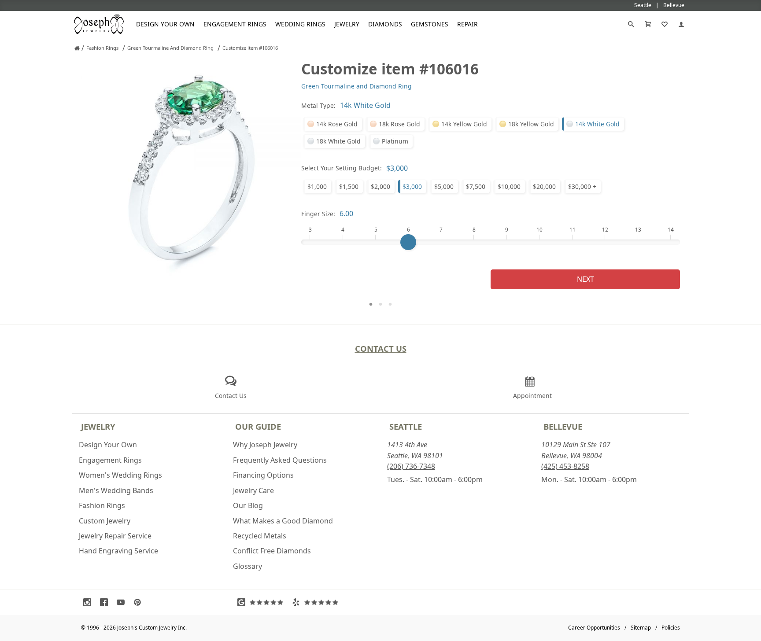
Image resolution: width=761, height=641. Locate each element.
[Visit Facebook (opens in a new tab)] (106, 602)
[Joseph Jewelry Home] (77, 48)
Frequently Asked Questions (280, 460)
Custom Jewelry (104, 521)
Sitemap (641, 627)
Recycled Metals (259, 536)
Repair (467, 24)
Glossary (247, 566)
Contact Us (380, 348)
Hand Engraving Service (118, 551)
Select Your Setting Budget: (341, 168)
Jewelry (346, 24)
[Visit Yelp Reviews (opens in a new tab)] (317, 602)
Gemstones (429, 24)
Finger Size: (318, 214)
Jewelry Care (253, 490)
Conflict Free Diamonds (272, 551)
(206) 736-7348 (411, 466)
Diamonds (385, 24)
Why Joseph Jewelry (265, 444)
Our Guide (258, 426)
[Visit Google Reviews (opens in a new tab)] (262, 602)
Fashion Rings (102, 505)
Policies (670, 627)
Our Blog (248, 505)
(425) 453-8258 (565, 466)
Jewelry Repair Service (115, 536)
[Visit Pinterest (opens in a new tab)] (139, 602)
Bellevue (562, 426)
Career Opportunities (594, 627)
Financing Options (263, 475)
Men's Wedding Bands (116, 490)
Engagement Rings (234, 24)
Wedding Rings (300, 24)
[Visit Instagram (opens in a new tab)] (89, 602)
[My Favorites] (664, 24)
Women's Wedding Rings (120, 475)
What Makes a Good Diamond (283, 521)
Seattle (405, 426)
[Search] (631, 24)
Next (585, 279)
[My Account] (681, 24)
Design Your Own (165, 24)
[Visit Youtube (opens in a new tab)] (123, 602)
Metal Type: (318, 105)
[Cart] (647, 24)
